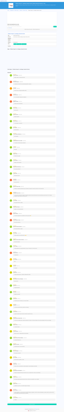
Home (8, 10)
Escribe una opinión (32, 404)
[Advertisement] (32, 18)
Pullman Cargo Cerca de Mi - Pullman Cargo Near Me (32, 29)
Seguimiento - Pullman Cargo (14, 10)
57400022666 (10, 27)
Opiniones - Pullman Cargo (23, 10)
